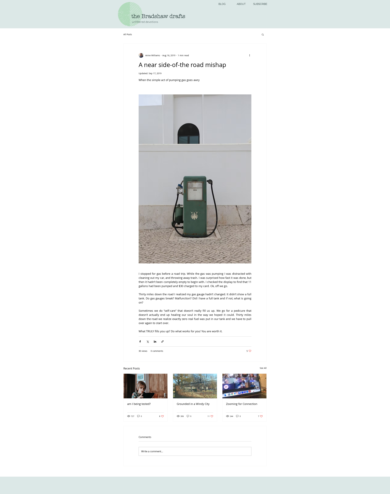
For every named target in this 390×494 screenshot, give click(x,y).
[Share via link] (162, 341)
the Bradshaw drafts (158, 16)
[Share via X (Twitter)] (147, 341)
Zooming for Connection (241, 404)
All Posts (127, 34)
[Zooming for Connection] (244, 386)
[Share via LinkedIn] (155, 341)
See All (263, 368)
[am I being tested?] (146, 386)
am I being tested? (139, 404)
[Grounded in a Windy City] (195, 386)
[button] (262, 34)
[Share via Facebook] (140, 341)
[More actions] (249, 55)
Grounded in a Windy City (193, 404)
